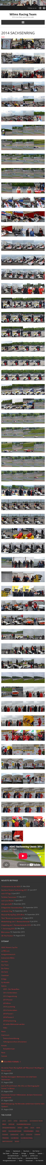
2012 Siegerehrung (10, 996)
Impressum (5, 1035)
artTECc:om (5, 951)
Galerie (4, 986)
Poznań (5, 1134)
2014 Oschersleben (10, 1010)
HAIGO (20, 1128)
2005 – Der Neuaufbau (11, 989)
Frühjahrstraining (8, 1128)
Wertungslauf (7, 1141)
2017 (9, 1121)
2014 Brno (7, 1003)
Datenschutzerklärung (11, 1038)
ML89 (32, 1128)
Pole (37, 1131)
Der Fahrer (5, 968)
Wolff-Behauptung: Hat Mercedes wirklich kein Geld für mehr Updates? (22, 1105)
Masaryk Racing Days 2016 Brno (12, 915)
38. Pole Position (7, 936)
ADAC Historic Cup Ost (9, 947)
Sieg (22, 1134)
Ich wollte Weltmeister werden (14, 1024)
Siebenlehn (14, 1134)
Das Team (5, 965)
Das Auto (4, 961)
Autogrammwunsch (8, 954)
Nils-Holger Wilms (15, 1131)
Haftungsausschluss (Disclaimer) (15, 1042)
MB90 (26, 1128)
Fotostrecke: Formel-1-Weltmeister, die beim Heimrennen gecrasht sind (21, 1096)
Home (3, 1031)
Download (4, 975)
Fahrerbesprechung (23, 1124)
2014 (3, 1121)
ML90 (38, 1128)
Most (4, 1131)
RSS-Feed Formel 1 (12, 1061)
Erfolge (3, 979)
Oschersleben (28, 1131)
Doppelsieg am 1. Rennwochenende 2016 (16, 925)
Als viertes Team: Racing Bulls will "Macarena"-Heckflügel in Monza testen (22, 1069)
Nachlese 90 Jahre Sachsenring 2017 (14, 890)
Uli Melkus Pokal (26, 1138)
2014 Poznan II (8, 1017)
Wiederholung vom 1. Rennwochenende (15, 921)
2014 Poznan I (8, 1014)
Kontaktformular (9, 1049)
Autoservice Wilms (7, 958)
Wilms (17, 1141)
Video (5, 1028)
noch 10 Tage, (6, 893)
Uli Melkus (14, 1138)
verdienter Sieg (6, 911)
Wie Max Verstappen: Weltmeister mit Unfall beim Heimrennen (19, 1078)
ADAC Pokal (23, 1121)
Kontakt (4, 1045)
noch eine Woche (7, 901)
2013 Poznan (7, 1000)
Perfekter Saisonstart (8, 897)
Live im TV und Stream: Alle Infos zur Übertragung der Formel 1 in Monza (20, 1087)
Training (5, 1138)
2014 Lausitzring (9, 1007)
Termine (37, 1134)
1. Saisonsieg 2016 (8, 928)
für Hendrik (5, 982)
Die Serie (4, 972)
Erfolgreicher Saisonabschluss (12, 908)
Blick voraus (5, 932)
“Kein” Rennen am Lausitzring (11, 918)
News (3, 1052)
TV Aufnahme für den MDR (10, 886)
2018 (15, 1121)
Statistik (4, 1056)
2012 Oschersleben (10, 993)
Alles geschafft (6, 904)
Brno (4, 1124)
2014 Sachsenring (9, 1021)
